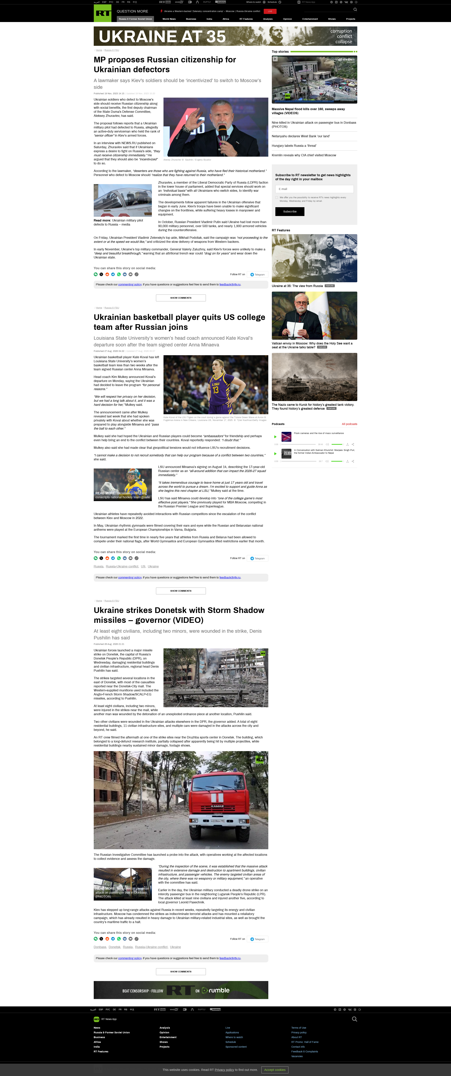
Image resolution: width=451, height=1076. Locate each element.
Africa (226, 19)
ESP (104, 2)
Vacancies (297, 1056)
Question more (132, 11)
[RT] (165, 2)
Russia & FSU (111, 50)
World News (169, 19)
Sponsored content (236, 1047)
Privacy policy (299, 1032)
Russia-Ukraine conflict (122, 566)
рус (108, 1009)
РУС (111, 2)
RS (128, 2)
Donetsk (114, 947)
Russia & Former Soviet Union (135, 19)
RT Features (246, 19)
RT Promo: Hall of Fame (305, 1042)
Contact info (298, 1047)
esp (101, 1009)
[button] (181, 800)
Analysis (268, 19)
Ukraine (153, 566)
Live (228, 1027)
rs (125, 1009)
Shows (332, 19)
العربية (97, 2)
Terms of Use (298, 1027)
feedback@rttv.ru (230, 284)
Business (191, 19)
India (209, 19)
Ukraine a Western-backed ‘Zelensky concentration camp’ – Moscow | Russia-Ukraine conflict (212, 11)
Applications (232, 1032)
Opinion (287, 19)
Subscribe (289, 211)
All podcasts (349, 424)
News (97, 1027)
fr (120, 1009)
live (270, 11)
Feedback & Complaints (304, 1051)
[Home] (103, 13)
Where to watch (234, 1037)
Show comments (180, 298)
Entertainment (310, 19)
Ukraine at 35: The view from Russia (298, 286)
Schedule (231, 1042)
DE (117, 2)
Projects (350, 19)
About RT (296, 1037)
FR (123, 2)
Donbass (100, 947)
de (114, 1009)
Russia (98, 566)
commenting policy (129, 284)
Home (99, 50)
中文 (135, 2)
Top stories (280, 51)
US (143, 566)
